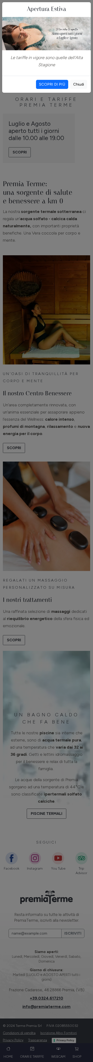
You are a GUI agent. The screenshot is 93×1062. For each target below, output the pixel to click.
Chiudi (78, 84)
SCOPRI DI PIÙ (52, 84)
